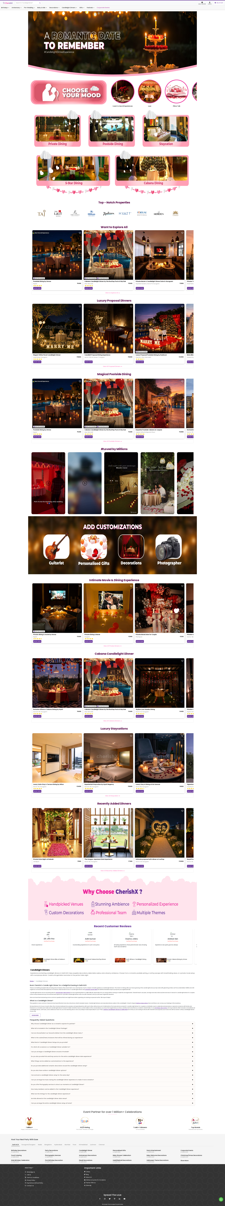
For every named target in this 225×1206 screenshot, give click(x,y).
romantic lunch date (91, 989)
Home (32, 981)
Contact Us (30, 1186)
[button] (26, 3)
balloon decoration (142, 1003)
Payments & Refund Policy (35, 1183)
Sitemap (88, 1185)
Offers (88, 1172)
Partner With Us (91, 1183)
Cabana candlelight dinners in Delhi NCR (115, 1009)
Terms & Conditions (33, 1177)
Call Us (29, 1175)
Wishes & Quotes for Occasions (96, 1180)
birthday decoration (161, 1008)
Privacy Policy (31, 1180)
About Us (89, 1177)
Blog (87, 1174)
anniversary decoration (63, 992)
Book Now (37, 288)
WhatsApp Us (31, 1172)
